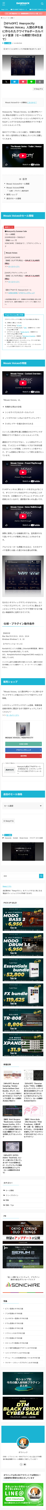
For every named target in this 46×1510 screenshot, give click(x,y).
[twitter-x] (21, 1464)
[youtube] (24, 1464)
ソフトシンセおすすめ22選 (15, 1333)
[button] (6, 82)
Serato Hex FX (25, 332)
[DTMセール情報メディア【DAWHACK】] (23, 3)
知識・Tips (10, 1205)
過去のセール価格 (13, 198)
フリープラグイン (12, 1195)
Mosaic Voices (24, 838)
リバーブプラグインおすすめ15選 (17, 1353)
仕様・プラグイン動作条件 (19, 191)
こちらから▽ (32, 102)
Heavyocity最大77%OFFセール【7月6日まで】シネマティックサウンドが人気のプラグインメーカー (29, 770)
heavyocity (8, 838)
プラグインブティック (27, 293)
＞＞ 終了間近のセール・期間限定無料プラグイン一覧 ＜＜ (24, 13)
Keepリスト (7, 886)
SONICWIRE (12, 293)
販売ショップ (11, 194)
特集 (7, 1200)
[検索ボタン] (42, 3)
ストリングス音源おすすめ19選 (16, 1343)
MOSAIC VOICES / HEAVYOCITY (19, 737)
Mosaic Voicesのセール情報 (17, 183)
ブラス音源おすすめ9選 (13, 1338)
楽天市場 (24, 756)
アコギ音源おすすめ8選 (13, 1313)
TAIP (25, 328)
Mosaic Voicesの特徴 (15, 187)
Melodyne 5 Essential (29, 336)
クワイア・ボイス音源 (36, 838)
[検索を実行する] (41, 876)
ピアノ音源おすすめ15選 (14, 1308)
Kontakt (15, 838)
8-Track (19, 325)
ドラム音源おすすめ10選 (14, 1323)
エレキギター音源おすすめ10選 (16, 1318)
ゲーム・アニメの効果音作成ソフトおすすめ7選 (22, 1358)
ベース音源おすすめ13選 (14, 1328)
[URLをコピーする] (40, 82)
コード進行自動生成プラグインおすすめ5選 (21, 1348)
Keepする (39, 89)
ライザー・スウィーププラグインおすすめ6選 (21, 1362)
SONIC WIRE (23, 744)
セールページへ (13, 266)
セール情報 (8, 43)
